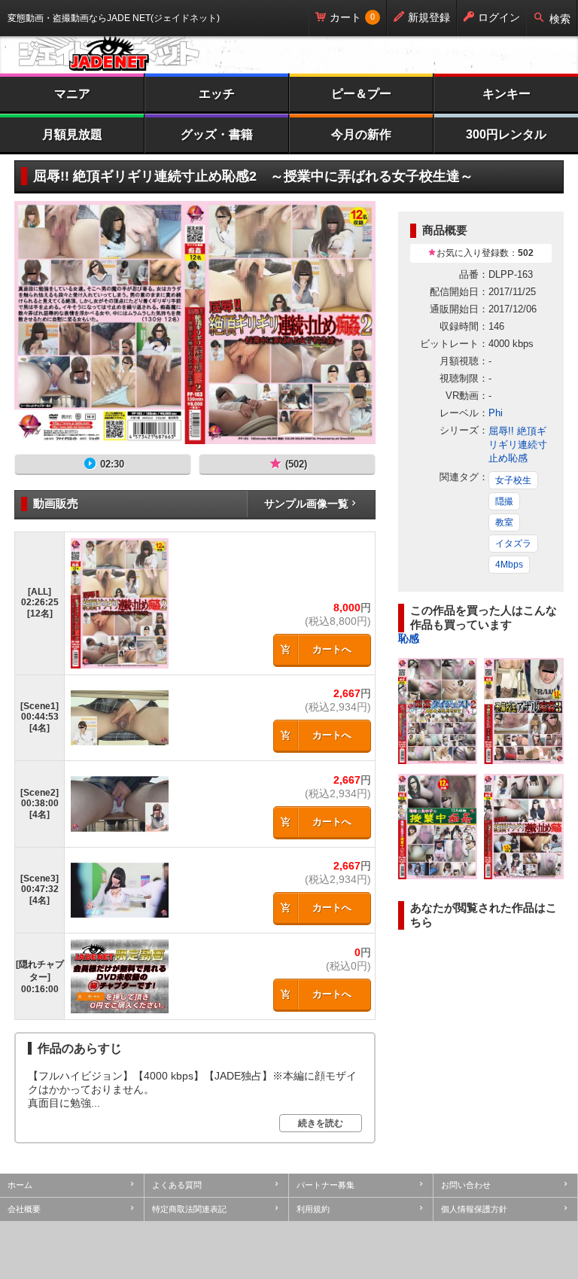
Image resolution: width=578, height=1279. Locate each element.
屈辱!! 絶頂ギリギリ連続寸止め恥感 (517, 444)
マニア (72, 93)
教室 (504, 522)
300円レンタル (506, 134)
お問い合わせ (466, 1184)
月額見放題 (72, 134)
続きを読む (320, 1123)
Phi (495, 413)
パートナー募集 (325, 1184)
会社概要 (24, 1209)
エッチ (217, 93)
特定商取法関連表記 (189, 1209)
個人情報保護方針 (474, 1209)
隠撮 (504, 501)
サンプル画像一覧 (306, 504)
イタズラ (513, 543)
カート (345, 17)
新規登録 (429, 17)
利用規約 (313, 1209)
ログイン (499, 17)
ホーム (20, 1184)
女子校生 (513, 480)
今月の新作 (361, 134)
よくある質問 (177, 1184)
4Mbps (509, 564)
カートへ (331, 649)
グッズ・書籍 (217, 134)
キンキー (506, 93)
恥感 (408, 638)
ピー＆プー (361, 93)
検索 (559, 19)
